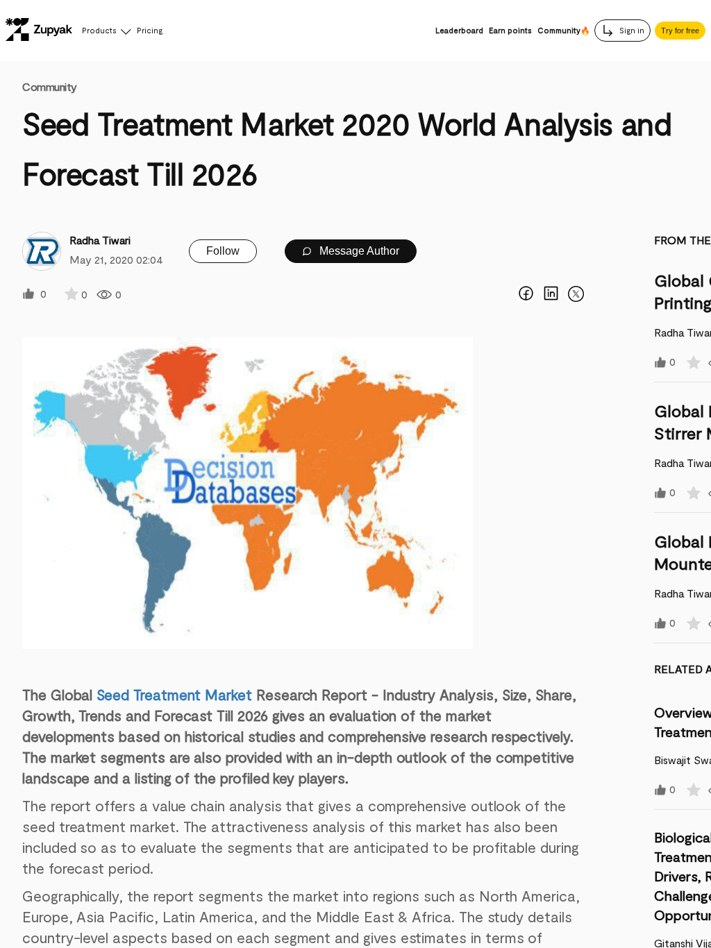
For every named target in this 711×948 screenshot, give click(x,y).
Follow (223, 251)
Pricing (149, 30)
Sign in (630, 30)
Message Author (358, 251)
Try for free (680, 30)
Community (49, 86)
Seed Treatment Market (174, 694)
